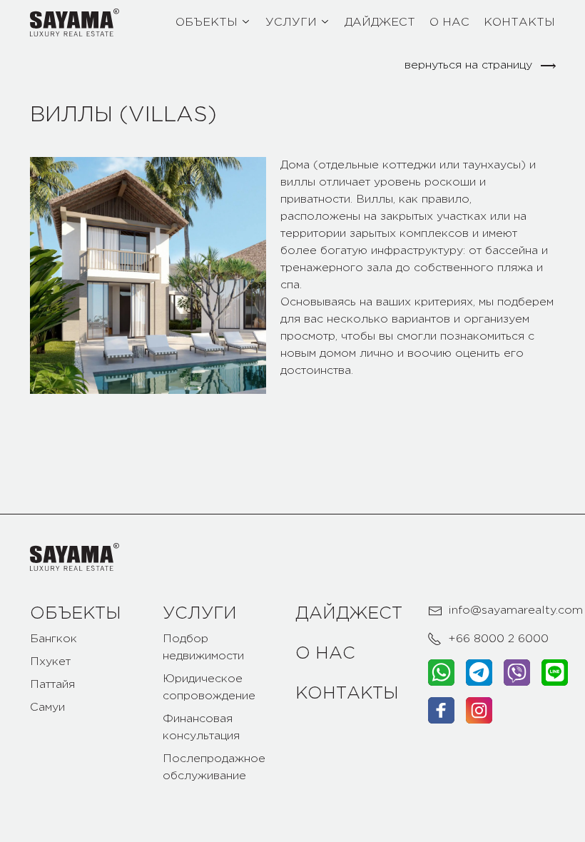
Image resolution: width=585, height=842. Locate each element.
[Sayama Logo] (74, 22)
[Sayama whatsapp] (441, 672)
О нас (325, 653)
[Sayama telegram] (479, 672)
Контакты (347, 693)
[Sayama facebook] (441, 710)
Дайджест (348, 614)
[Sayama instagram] (479, 710)
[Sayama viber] (517, 672)
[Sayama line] (554, 672)
